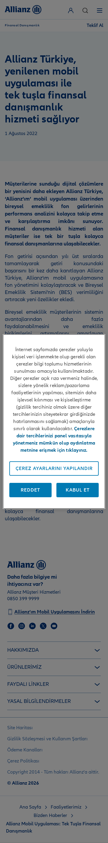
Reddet (30, 490)
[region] (54, 421)
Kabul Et (78, 490)
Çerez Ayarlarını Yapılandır (54, 468)
